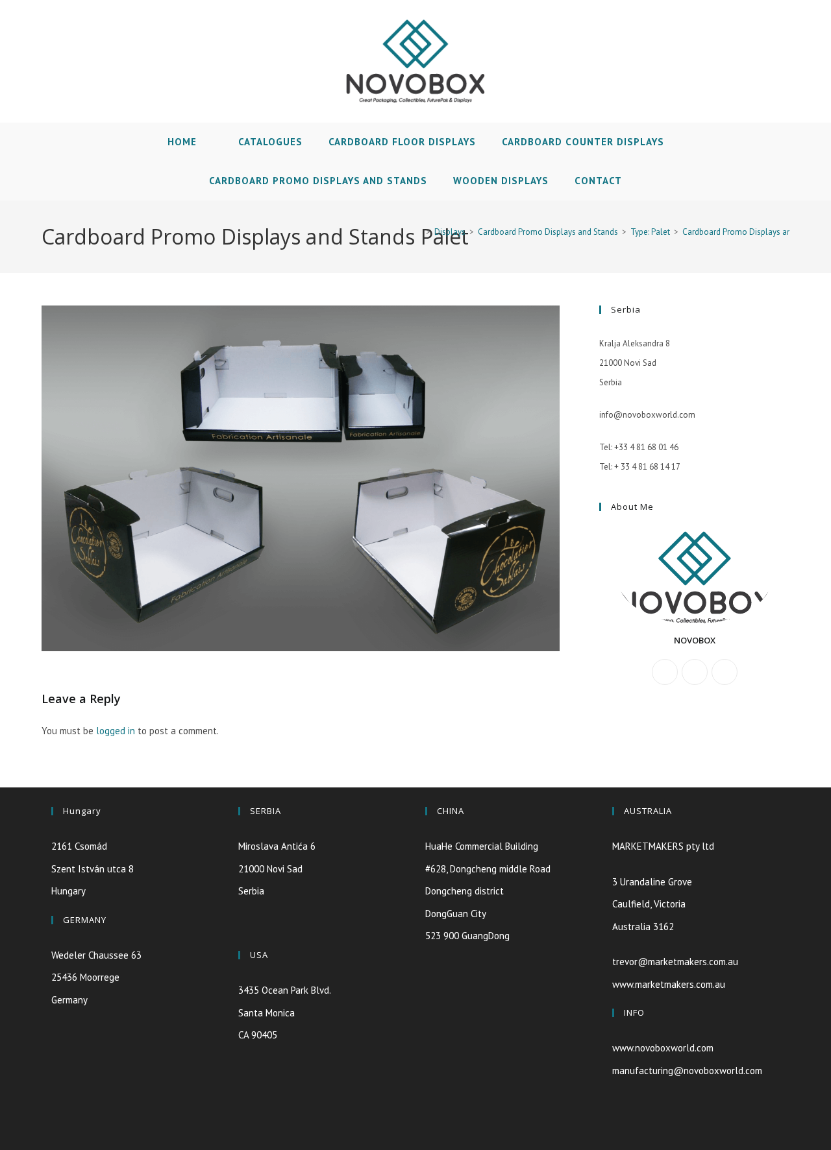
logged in (115, 731)
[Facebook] (695, 672)
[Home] (419, 231)
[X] (665, 672)
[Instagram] (725, 672)
